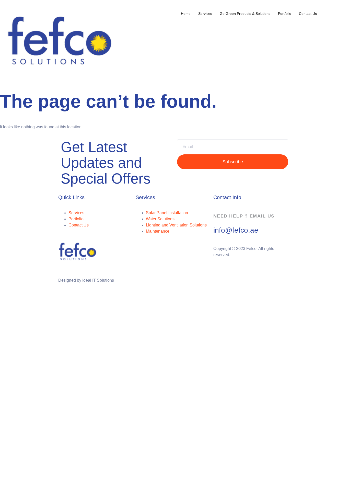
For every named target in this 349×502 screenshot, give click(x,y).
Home (186, 14)
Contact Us (308, 14)
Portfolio (284, 14)
